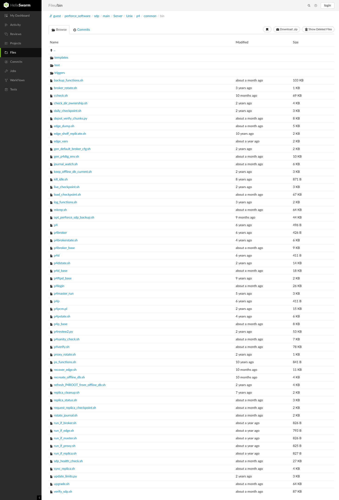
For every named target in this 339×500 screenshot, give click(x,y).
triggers (59, 73)
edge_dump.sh (64, 126)
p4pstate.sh (62, 316)
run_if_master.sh (65, 438)
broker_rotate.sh (65, 88)
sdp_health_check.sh (68, 461)
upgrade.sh (61, 484)
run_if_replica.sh (65, 453)
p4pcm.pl (60, 309)
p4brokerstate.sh (66, 240)
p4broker (60, 232)
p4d (56, 255)
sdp (96, 16)
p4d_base (60, 270)
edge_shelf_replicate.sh (70, 133)
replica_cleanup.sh (67, 392)
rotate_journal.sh (65, 415)
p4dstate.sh (62, 263)
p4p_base (60, 324)
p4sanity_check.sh (67, 339)
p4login (59, 286)
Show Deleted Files (320, 29)
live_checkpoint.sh (67, 187)
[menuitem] (21, 15)
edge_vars (61, 141)
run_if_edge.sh (64, 430)
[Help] (315, 5)
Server (117, 16)
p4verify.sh (61, 347)
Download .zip (288, 29)
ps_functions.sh (65, 362)
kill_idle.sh (61, 179)
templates (61, 57)
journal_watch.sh (66, 164)
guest (57, 16)
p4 (138, 16)
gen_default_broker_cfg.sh (72, 149)
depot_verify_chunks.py (70, 118)
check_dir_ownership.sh (70, 103)
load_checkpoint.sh (67, 194)
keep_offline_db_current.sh (73, 172)
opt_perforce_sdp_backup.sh (74, 217)
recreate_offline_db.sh (69, 377)
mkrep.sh (60, 210)
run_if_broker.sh (65, 423)
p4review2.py (63, 331)
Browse (61, 29)
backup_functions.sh (68, 80)
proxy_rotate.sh (65, 354)
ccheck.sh (61, 95)
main (106, 16)
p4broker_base (64, 248)
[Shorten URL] (267, 29)
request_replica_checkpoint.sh (75, 408)
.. (54, 50)
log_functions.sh (65, 202)
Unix (129, 16)
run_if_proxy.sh (64, 446)
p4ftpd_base (62, 278)
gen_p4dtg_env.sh (66, 156)
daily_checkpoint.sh (67, 111)
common (150, 16)
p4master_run (64, 293)
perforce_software (77, 16)
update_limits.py (65, 476)
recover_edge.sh (65, 369)
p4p (56, 301)
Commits (83, 29)
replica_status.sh (65, 400)
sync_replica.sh (64, 468)
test (57, 65)
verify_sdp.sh (63, 491)
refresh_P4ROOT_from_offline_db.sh (80, 385)
